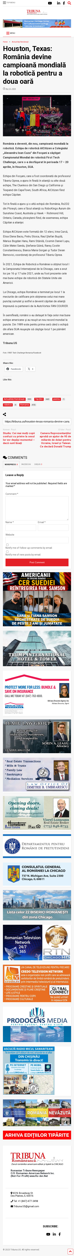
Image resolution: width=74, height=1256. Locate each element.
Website (10, 534)
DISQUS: (38, 464)
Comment (12, 494)
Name (10, 522)
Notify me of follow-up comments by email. (29, 547)
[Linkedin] (58, 3)
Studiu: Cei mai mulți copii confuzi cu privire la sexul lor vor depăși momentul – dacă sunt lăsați (19, 438)
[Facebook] (64, 3)
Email (42, 522)
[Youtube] (50, 3)
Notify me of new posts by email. (23, 554)
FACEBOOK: (26, 464)
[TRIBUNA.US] (37, 13)
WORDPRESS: (11, 464)
